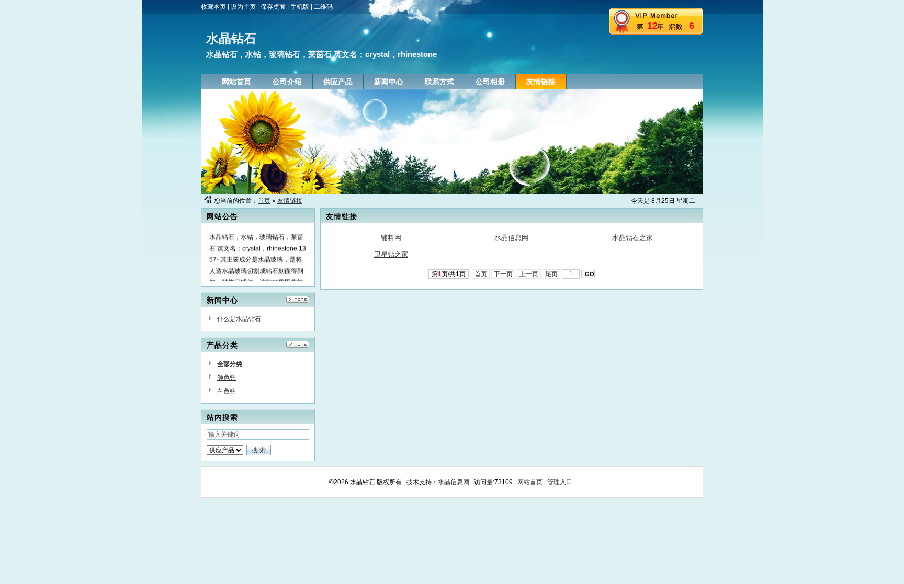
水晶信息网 (511, 238)
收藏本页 (213, 6)
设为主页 (243, 6)
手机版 (299, 6)
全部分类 (229, 364)
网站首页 (530, 482)
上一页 (529, 274)
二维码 (323, 6)
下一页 (503, 274)
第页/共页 (449, 274)
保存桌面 (273, 6)
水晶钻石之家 (632, 238)
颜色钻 (226, 377)
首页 (264, 200)
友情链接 (289, 200)
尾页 (551, 274)
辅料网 (391, 238)
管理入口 (559, 482)
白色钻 (226, 391)
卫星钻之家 (391, 254)
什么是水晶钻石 (239, 319)
